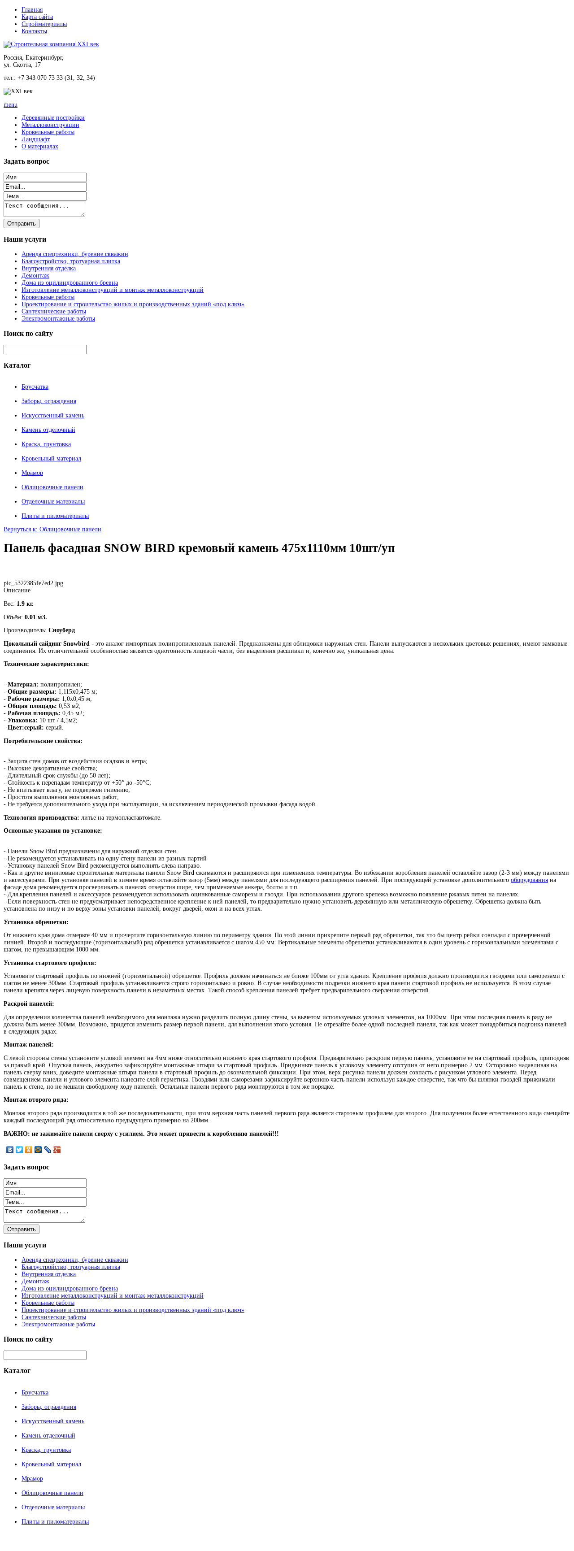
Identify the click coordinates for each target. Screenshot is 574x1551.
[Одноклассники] (29, 1150)
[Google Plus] (57, 1150)
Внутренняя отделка (49, 268)
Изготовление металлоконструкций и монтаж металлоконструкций (113, 290)
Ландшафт (36, 139)
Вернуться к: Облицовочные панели (52, 529)
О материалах (40, 146)
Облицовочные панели (52, 487)
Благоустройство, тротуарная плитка (71, 261)
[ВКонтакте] (10, 1150)
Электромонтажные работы (58, 318)
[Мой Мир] (38, 1150)
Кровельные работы (48, 132)
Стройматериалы (44, 24)
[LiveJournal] (47, 1150)
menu (10, 104)
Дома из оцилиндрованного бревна (70, 282)
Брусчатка (35, 386)
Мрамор (32, 472)
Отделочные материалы (53, 501)
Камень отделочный (48, 429)
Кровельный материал (51, 458)
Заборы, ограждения (49, 401)
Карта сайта (37, 16)
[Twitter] (19, 1150)
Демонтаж (35, 275)
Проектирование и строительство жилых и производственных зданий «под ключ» (133, 304)
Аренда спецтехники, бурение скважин (75, 254)
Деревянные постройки (53, 117)
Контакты (34, 31)
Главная (32, 9)
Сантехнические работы (54, 311)
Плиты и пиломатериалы (55, 516)
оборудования (529, 880)
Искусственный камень (53, 415)
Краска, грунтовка (46, 444)
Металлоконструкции (50, 125)
